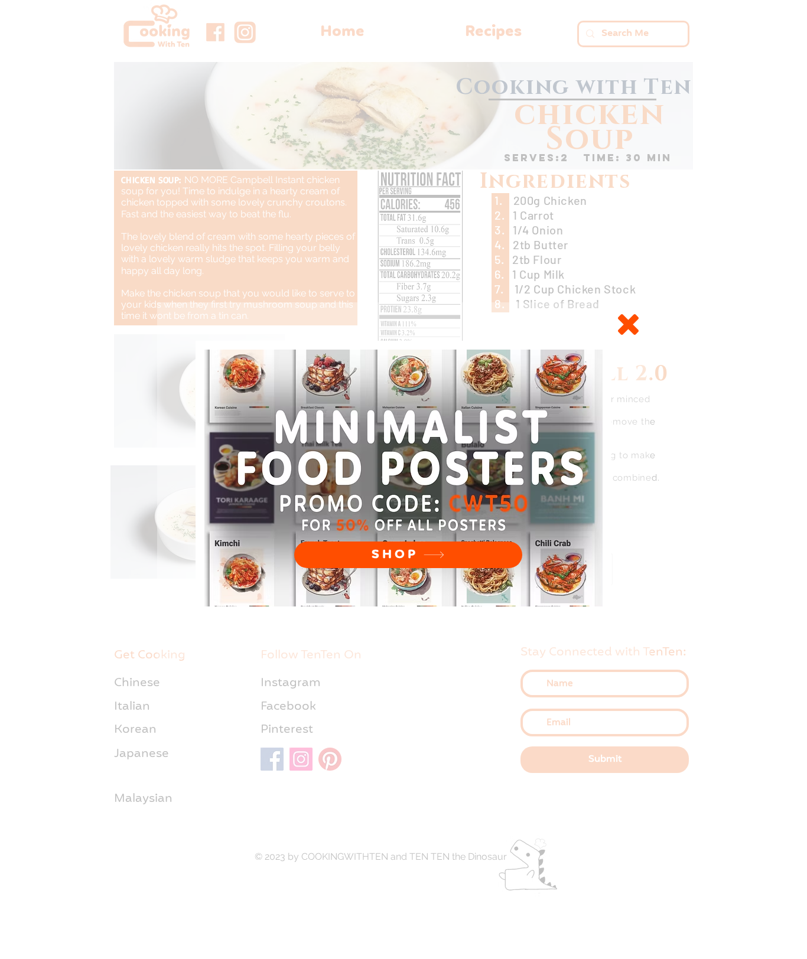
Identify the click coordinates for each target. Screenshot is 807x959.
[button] (628, 324)
